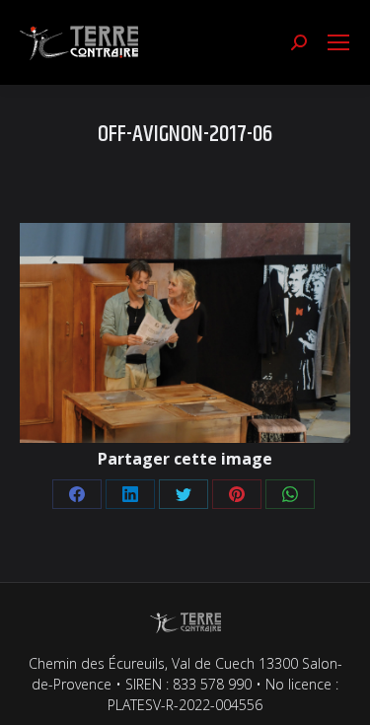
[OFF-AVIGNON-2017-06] (185, 333)
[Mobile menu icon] (338, 42)
